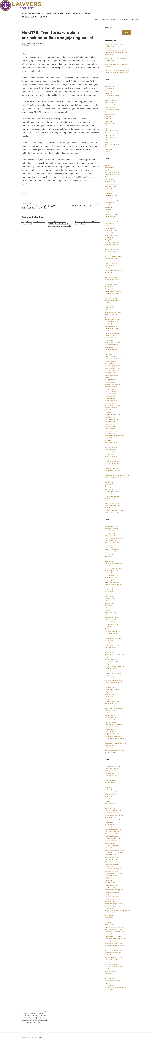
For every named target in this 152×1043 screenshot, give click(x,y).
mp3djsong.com (110, 535)
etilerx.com (108, 354)
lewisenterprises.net (111, 219)
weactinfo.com (110, 883)
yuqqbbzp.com (109, 286)
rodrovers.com (110, 275)
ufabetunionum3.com (112, 326)
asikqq (107, 126)
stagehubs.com (110, 165)
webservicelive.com (111, 512)
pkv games (108, 121)
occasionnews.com (111, 976)
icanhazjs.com (109, 713)
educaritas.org (110, 202)
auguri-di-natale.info (112, 542)
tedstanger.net (110, 373)
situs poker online (111, 100)
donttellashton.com (111, 780)
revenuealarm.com (111, 498)
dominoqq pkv (109, 116)
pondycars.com (110, 429)
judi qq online (109, 93)
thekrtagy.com (109, 454)
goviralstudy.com (110, 717)
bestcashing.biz (110, 640)
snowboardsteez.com (112, 871)
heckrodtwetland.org (112, 678)
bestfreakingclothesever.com (114, 929)
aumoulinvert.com (111, 703)
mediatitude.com (110, 566)
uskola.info (108, 377)
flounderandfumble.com (113, 359)
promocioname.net (111, 633)
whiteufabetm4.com (111, 345)
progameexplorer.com (112, 491)
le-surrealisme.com (111, 575)
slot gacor (135, 19)
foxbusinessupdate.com (113, 906)
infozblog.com (109, 650)
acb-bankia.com (110, 915)
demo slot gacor (110, 135)
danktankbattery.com (112, 897)
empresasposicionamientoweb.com (117, 475)
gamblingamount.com (112, 969)
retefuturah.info (110, 363)
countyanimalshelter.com (113, 957)
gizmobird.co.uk (110, 533)
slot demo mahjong (111, 133)
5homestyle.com (110, 752)
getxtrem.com (109, 880)
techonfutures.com (111, 431)
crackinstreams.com (112, 293)
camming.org (109, 179)
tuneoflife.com (109, 985)
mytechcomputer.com (112, 505)
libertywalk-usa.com (111, 528)
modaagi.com (109, 610)
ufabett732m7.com (111, 408)
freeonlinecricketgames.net (114, 638)
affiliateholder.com (111, 990)
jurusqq (107, 98)
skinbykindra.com (110, 484)
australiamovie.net (111, 531)
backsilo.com (109, 922)
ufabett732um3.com (111, 375)
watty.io (107, 801)
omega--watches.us (111, 547)
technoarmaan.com (111, 473)
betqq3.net (108, 692)
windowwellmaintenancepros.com (116, 987)
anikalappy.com (110, 347)
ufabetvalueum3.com (112, 328)
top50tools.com (110, 589)
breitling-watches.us (111, 550)
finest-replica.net (110, 394)
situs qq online (109, 102)
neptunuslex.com (110, 540)
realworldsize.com (111, 841)
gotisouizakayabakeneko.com (114, 820)
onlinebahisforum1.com (112, 174)
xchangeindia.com (111, 456)
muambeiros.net (110, 647)
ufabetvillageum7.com (112, 333)
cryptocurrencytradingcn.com (115, 945)
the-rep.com (109, 591)
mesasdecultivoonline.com (114, 852)
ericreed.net (109, 685)
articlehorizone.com (111, 284)
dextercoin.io (109, 748)
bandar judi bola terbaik (113, 105)
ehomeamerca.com (111, 249)
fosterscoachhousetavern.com (115, 850)
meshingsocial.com (111, 885)
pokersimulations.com (112, 310)
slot (24, 194)
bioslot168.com (110, 508)
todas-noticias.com (111, 794)
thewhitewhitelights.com (113, 673)
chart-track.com (110, 629)
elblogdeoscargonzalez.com (114, 654)
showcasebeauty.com (112, 577)
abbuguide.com (110, 240)
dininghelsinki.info (111, 349)
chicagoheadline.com (112, 177)
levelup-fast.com (110, 305)
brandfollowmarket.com (113, 952)
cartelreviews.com (111, 258)
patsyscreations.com (112, 198)
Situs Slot (114, 19)
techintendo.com (110, 251)
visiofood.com (109, 410)
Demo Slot (104, 19)
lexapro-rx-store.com (112, 734)
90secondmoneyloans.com (114, 270)
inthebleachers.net (111, 731)
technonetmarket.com (112, 370)
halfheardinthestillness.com (114, 680)
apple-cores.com (110, 722)
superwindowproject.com (113, 708)
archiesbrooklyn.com (112, 645)
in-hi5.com (108, 789)
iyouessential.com (111, 230)
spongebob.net (110, 824)
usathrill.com (109, 440)
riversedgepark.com (111, 186)
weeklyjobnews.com (111, 955)
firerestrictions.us (111, 643)
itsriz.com (108, 806)
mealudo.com (109, 899)
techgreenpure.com (111, 254)
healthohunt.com (110, 361)
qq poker (43, 1020)
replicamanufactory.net (113, 312)
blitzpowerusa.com (111, 862)
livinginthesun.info (111, 803)
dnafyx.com (108, 226)
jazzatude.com (110, 598)
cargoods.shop (110, 808)
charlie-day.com (110, 901)
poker (107, 128)
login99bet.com (110, 170)
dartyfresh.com (110, 216)
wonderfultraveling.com (113, 631)
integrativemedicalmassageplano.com (117, 911)
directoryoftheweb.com (113, 778)
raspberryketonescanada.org (114, 436)
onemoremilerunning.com (113, 869)
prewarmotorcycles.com (113, 568)
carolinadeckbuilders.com (113, 584)
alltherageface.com (111, 487)
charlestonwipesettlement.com (115, 950)
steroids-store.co (111, 659)
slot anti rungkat (30, 1018)
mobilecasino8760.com (112, 689)
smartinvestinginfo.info (113, 366)
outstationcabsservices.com (114, 452)
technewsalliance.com (112, 368)
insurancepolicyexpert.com (114, 580)
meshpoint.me (109, 822)
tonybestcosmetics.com (113, 477)
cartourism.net (110, 720)
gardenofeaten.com (111, 864)
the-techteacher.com (112, 463)
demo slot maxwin (111, 137)
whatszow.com (110, 247)
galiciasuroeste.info (111, 615)
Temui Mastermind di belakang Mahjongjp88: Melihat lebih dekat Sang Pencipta (38, 207)
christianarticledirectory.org (114, 750)
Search (108, 27)
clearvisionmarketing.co (113, 384)
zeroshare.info (110, 603)
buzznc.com (109, 480)
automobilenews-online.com (114, 466)
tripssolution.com (111, 277)
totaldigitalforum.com (112, 470)
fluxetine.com (109, 687)
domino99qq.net (110, 775)
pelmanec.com (110, 773)
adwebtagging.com (111, 959)
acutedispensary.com (112, 941)
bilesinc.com (109, 605)
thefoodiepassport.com (113, 706)
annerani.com (109, 596)
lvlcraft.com (109, 268)
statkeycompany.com (112, 582)
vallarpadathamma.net (112, 838)
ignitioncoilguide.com (112, 503)
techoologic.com (110, 433)
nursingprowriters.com (113, 936)
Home (96, 19)
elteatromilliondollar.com (113, 834)
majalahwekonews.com (112, 768)
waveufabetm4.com (111, 338)
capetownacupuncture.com (114, 810)
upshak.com (109, 920)
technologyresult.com (112, 242)
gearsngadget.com (111, 298)
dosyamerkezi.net (111, 573)
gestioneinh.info (110, 396)
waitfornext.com (110, 382)
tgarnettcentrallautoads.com (115, 552)
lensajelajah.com (110, 205)
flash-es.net (109, 917)
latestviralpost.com (111, 857)
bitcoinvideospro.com (112, 813)
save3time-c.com (110, 559)
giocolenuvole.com (111, 228)
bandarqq (42, 1011)
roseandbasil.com (111, 671)
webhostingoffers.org (112, 244)
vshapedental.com (111, 442)
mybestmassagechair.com (113, 682)
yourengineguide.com (112, 447)
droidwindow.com (111, 412)
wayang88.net (109, 340)
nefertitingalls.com (111, 195)
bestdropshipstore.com (113, 256)
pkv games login (110, 88)
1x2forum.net (109, 167)
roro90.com (109, 785)
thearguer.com (110, 887)
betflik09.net (109, 207)
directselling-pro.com (112, 496)
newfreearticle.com (111, 859)
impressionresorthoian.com (114, 927)
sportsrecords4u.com (112, 319)
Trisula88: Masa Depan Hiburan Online (86, 206)
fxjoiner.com (109, 482)
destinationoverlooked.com (114, 966)
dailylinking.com (110, 223)
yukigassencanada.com (112, 282)
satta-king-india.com (112, 279)
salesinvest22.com (111, 401)
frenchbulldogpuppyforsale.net (115, 738)
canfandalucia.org (111, 445)
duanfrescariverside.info (113, 352)
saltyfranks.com (110, 594)
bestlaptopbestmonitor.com (114, 666)
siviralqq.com (109, 924)
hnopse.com (109, 973)
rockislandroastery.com (113, 494)
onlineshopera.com (111, 214)
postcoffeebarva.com (112, 831)
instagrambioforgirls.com (113, 873)
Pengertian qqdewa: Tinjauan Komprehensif (33, 223)
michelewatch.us (110, 545)
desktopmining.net (111, 729)
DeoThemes (40, 1037)
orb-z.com (108, 848)
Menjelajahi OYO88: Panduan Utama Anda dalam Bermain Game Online (117, 71)
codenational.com (111, 489)
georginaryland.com (111, 668)
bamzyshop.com (110, 426)
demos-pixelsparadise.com (114, 563)
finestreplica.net (110, 356)
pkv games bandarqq (112, 95)
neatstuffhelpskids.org (112, 622)
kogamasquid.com (111, 741)
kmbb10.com (109, 878)
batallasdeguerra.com (112, 617)
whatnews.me (109, 389)
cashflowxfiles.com (111, 876)
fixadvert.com (109, 554)
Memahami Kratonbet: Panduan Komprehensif (87, 223)
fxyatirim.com (109, 237)
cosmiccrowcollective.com (114, 815)
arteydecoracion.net (112, 661)
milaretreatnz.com (111, 608)
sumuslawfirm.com (111, 934)
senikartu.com (109, 796)
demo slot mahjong (111, 107)
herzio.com (108, 787)
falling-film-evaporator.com (114, 931)
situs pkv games (110, 86)
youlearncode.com (111, 235)
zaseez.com (109, 188)
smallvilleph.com (110, 612)
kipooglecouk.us (110, 699)
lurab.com (108, 501)
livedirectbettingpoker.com (114, 904)
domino (107, 151)
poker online (109, 140)
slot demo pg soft (111, 147)
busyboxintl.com (110, 827)
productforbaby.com (112, 845)
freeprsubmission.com (112, 414)
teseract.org (109, 403)
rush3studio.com (110, 782)
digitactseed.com (110, 265)
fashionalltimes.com (111, 468)
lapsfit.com (108, 303)
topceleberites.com (111, 321)
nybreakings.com (110, 449)
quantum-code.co (111, 386)
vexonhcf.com (109, 561)
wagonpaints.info (110, 380)
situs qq (107, 112)
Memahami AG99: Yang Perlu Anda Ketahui (116, 65)
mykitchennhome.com (112, 701)
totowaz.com (109, 948)
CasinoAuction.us (110, 696)
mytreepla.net (109, 307)
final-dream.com (110, 391)
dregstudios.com (110, 619)
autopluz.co (109, 556)
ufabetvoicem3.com (111, 335)
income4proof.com (111, 200)
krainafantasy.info (111, 792)
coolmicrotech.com (111, 459)
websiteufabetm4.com (112, 342)
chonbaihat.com (110, 652)
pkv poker (38, 1022)
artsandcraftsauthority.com (114, 510)
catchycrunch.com (111, 191)
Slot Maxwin (124, 19)
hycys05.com (109, 866)
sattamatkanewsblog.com (113, 943)
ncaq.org (108, 209)
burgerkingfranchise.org (113, 836)
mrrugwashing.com (111, 913)
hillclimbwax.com (110, 971)
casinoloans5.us (110, 694)
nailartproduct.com (111, 263)
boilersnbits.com (110, 855)
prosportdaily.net (110, 398)
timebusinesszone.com (112, 980)
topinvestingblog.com (112, 587)
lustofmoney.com (110, 978)
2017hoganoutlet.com (112, 771)
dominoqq (33, 1013)
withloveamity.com (111, 233)
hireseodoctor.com (111, 300)
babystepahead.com (111, 964)
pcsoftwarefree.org (111, 221)
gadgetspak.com (110, 296)
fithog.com (108, 664)
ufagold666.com (110, 417)
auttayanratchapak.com (113, 829)
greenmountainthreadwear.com (115, 939)
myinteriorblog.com (111, 419)
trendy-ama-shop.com (112, 405)
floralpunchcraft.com (112, 892)
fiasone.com (109, 894)
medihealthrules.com (112, 438)
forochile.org (109, 626)
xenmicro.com (109, 212)
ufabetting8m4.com (111, 324)
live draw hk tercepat (112, 144)
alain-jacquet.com (111, 817)
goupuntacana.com (111, 184)
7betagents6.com (110, 289)
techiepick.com (110, 424)
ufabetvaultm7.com (111, 331)
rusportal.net (109, 799)
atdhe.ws (108, 675)
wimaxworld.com (110, 636)
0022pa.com (109, 601)
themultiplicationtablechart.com (115, 743)
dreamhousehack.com (112, 461)
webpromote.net (110, 657)
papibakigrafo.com (111, 710)
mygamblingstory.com (112, 766)
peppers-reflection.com (113, 983)
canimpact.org (110, 715)
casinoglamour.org (111, 745)
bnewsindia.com (110, 421)
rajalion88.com (110, 181)
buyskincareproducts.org (113, 736)
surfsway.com (109, 261)
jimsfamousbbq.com (111, 526)
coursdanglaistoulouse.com (114, 538)
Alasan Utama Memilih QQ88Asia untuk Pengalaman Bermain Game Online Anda (60, 224)
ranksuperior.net (110, 962)
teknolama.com (110, 843)
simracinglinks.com (111, 570)
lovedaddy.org (109, 908)
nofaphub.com (109, 193)
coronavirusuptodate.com (113, 291)
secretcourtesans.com (112, 172)
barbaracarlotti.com (111, 727)
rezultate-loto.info (111, 314)
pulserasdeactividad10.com (114, 724)
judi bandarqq (109, 119)
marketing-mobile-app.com (114, 889)
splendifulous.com (111, 317)
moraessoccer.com (111, 624)
